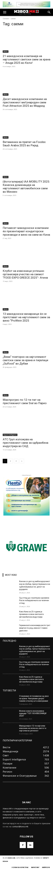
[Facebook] (23, 845)
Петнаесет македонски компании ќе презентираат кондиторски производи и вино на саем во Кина (26, 231)
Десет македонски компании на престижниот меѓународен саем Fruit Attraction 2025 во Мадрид (25, 102)
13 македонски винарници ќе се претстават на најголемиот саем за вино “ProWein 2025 (26, 317)
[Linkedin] (30, 845)
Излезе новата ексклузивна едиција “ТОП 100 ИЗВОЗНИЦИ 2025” (32, 713)
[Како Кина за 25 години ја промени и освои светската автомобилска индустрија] (10, 615)
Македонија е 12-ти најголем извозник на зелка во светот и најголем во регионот (32, 728)
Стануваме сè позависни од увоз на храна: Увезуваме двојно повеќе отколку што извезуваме (34, 698)
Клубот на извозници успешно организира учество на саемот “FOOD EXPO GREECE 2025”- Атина (25, 274)
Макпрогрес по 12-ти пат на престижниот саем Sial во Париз (24, 401)
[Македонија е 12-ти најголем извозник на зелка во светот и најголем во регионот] (10, 730)
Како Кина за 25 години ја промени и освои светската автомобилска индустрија (31, 614)
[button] (4, 12)
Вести (6, 51)
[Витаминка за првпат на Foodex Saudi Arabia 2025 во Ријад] (26, 127)
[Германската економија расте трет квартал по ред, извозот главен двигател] (10, 629)
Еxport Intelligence (10, 435)
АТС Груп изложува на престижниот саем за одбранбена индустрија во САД (25, 443)
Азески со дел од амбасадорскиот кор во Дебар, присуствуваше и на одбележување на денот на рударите (34, 650)
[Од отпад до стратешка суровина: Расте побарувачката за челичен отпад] (10, 602)
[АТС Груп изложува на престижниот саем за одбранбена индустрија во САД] (26, 424)
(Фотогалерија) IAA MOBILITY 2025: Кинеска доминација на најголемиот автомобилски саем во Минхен (26, 186)
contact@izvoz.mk (20, 826)
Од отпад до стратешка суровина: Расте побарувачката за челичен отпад (34, 600)
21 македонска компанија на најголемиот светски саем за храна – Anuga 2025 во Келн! (26, 59)
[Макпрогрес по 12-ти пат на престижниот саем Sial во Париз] (26, 384)
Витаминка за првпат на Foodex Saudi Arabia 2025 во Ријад (24, 143)
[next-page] (21, 461)
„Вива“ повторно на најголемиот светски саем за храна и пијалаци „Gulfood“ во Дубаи (25, 360)
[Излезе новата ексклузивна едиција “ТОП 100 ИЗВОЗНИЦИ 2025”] (10, 715)
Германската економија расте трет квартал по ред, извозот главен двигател (34, 628)
